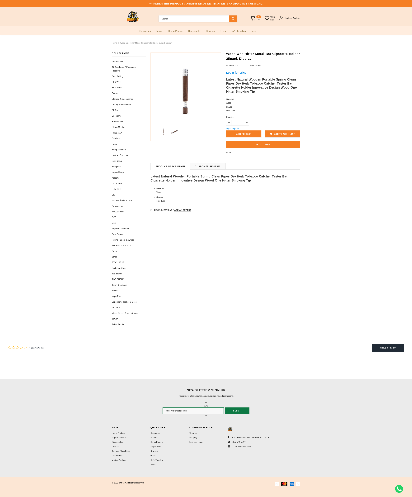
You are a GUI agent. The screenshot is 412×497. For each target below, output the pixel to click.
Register (296, 18)
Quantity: (230, 117)
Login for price (236, 72)
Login (287, 18)
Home (114, 43)
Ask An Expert (182, 210)
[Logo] (133, 16)
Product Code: (232, 65)
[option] (186, 88)
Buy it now (263, 144)
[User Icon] (281, 18)
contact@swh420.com (241, 446)
